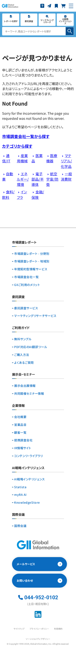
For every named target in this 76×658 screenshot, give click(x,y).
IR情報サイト (22, 448)
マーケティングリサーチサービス (35, 316)
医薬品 (36, 158)
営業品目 (20, 425)
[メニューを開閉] (71, 6)
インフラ (22, 194)
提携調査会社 (23, 440)
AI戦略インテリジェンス (29, 479)
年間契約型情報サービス (30, 269)
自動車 (7, 176)
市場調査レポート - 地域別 (31, 261)
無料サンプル (22, 339)
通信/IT (6, 158)
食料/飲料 (8, 194)
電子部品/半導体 (37, 179)
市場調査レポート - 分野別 (31, 253)
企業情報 (18, 406)
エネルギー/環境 (23, 179)
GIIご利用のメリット (27, 285)
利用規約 (58, 628)
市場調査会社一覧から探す (25, 136)
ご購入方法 (21, 355)
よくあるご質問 (24, 362)
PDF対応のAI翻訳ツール (30, 347)
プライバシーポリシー (39, 628)
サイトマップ (19, 628)
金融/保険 (37, 194)
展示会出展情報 (25, 386)
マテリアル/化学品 (66, 161)
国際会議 (20, 526)
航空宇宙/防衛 (52, 179)
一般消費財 (66, 176)
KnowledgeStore (27, 502)
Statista (20, 487)
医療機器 (51, 158)
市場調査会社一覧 (26, 277)
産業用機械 (22, 158)
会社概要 (20, 417)
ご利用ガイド (21, 328)
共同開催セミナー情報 (29, 393)
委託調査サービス (26, 308)
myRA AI (20, 494)
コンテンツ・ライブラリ (28, 456)
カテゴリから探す (17, 146)
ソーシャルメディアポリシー (38, 638)
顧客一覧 (20, 432)
